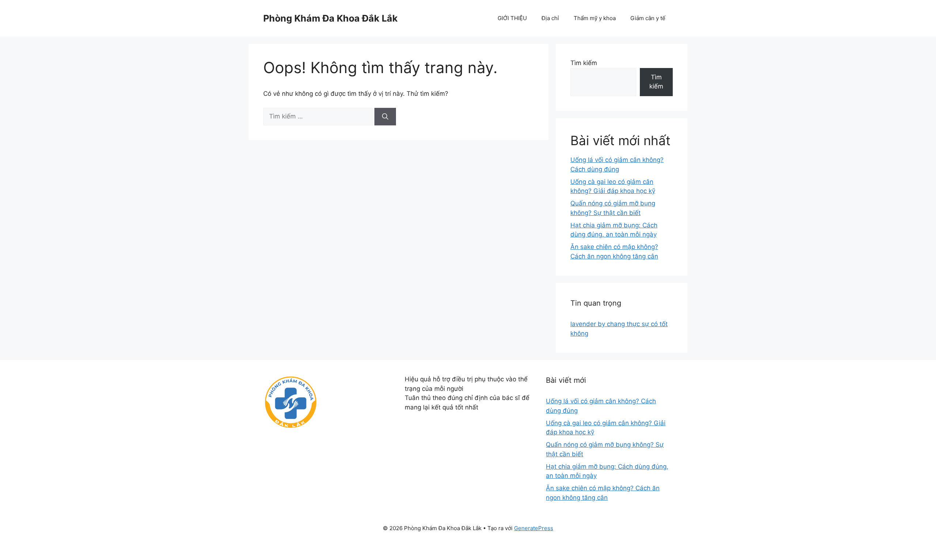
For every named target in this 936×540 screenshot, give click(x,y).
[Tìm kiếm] (385, 116)
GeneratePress (533, 528)
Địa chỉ (550, 18)
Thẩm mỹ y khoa (595, 18)
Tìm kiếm (583, 63)
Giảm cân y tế (647, 18)
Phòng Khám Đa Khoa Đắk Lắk (330, 18)
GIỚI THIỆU (512, 18)
